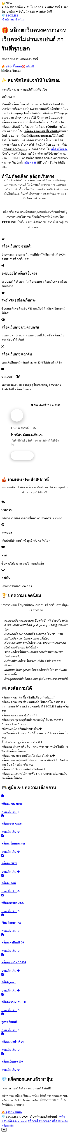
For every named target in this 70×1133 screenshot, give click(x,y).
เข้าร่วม (19, 19)
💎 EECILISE (9, 15)
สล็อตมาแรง (60, 1121)
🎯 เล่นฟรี (28, 66)
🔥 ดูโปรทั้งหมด (11, 66)
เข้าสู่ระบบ (8, 19)
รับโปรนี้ (24, 455)
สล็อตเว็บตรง (59, 149)
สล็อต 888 (30, 162)
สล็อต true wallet (17, 1121)
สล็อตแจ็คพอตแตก (39, 1121)
